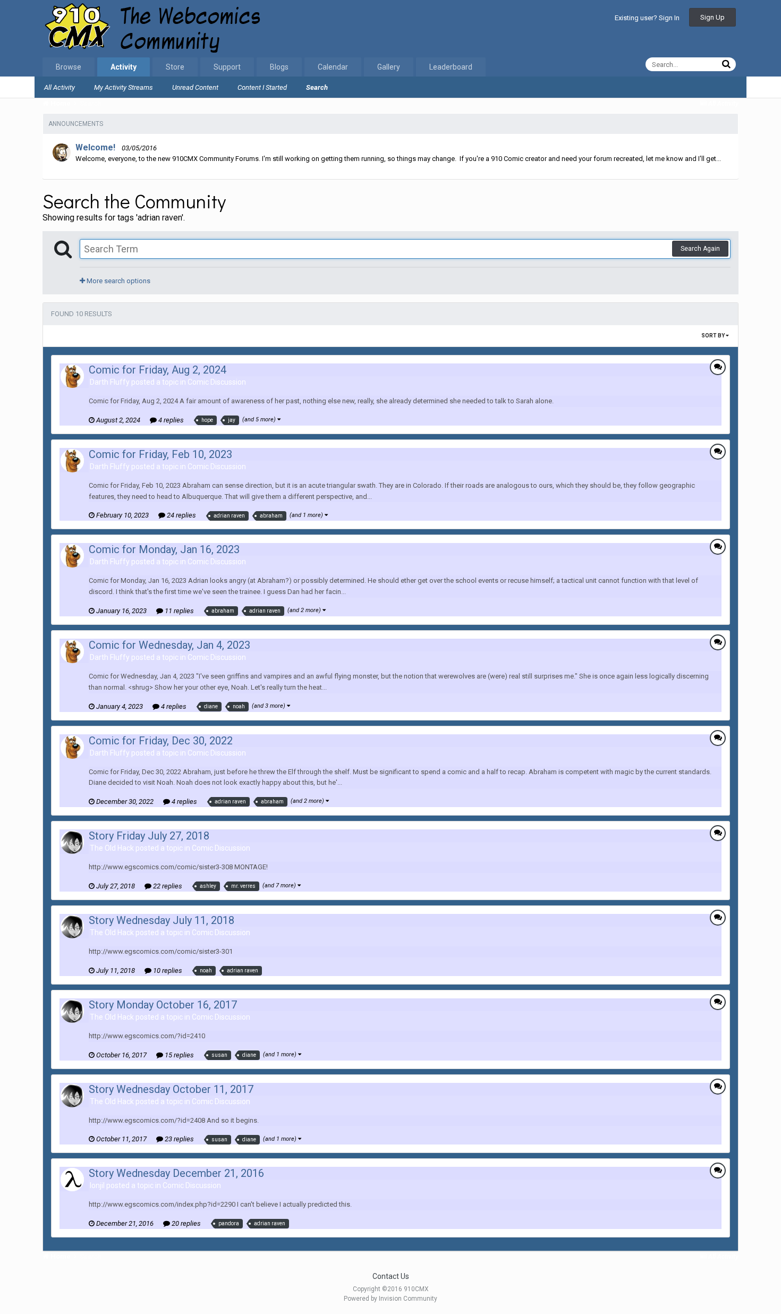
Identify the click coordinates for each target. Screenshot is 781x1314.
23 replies (178, 1139)
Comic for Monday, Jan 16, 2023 (164, 549)
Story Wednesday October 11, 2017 (171, 1089)
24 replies (180, 515)
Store (175, 67)
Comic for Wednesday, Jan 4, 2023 (169, 645)
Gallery (388, 67)
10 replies (166, 970)
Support (227, 67)
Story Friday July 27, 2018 (149, 835)
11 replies (178, 611)
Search (317, 87)
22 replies (166, 886)
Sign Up (712, 17)
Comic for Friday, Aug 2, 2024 (157, 369)
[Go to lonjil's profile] (72, 1179)
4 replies (170, 420)
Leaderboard (450, 67)
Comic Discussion (217, 382)
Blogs (279, 67)
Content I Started (262, 87)
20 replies (185, 1223)
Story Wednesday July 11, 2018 (161, 920)
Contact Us (390, 1276)
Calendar (333, 67)
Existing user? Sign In (647, 18)
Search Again (700, 248)
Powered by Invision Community (390, 1298)
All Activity (59, 87)
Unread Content (195, 87)
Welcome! (95, 147)
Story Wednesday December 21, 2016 (176, 1173)
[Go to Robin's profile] (62, 152)
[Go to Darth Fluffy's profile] (72, 376)
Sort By (713, 335)
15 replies (178, 1055)
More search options (117, 281)
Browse (68, 67)
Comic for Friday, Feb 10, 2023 (160, 454)
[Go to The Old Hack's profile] (72, 842)
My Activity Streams (123, 87)
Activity (124, 67)
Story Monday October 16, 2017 (163, 1004)
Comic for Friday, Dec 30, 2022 (161, 740)
